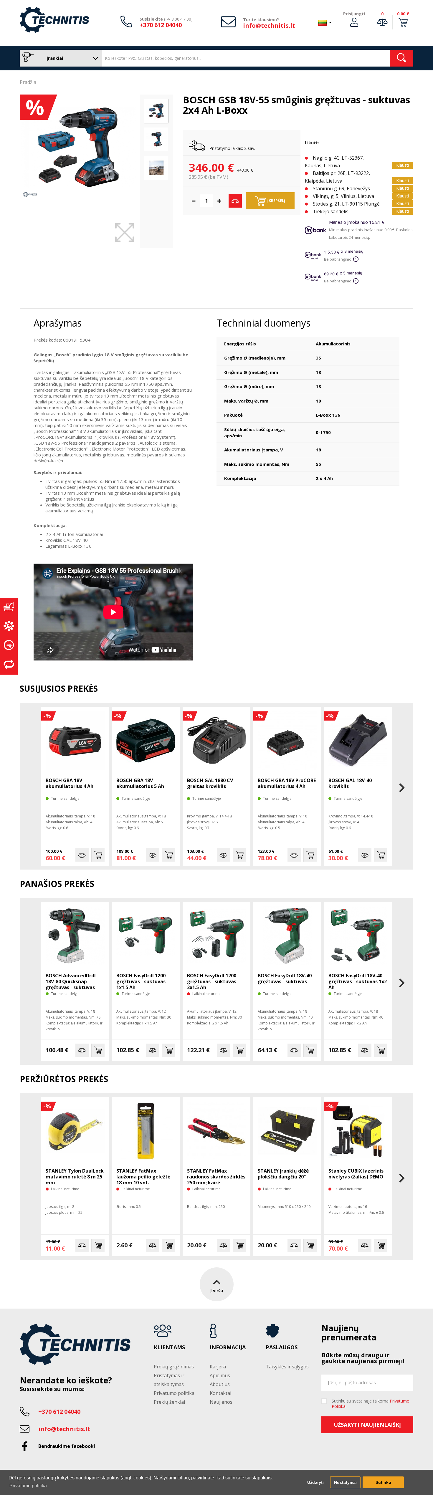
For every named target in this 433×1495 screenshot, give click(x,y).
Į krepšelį (275, 200)
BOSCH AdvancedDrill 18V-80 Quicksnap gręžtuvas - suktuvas (71, 981)
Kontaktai (220, 1393)
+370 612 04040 (161, 25)
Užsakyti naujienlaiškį (367, 1424)
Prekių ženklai (169, 1402)
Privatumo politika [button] (28, 1485)
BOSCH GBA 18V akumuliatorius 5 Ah (140, 783)
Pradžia (28, 82)
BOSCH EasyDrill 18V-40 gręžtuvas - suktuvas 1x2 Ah (357, 981)
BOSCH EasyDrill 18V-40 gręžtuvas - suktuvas (285, 978)
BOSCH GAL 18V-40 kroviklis (350, 783)
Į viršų (216, 1290)
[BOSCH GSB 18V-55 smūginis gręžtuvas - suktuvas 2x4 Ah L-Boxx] (78, 147)
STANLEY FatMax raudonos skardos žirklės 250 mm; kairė (216, 1177)
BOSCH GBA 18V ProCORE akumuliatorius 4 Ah (287, 783)
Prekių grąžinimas (174, 1366)
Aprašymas (58, 323)
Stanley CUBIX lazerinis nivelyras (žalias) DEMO (356, 1174)
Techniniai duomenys (263, 323)
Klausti (402, 165)
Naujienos (221, 1402)
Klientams (169, 1347)
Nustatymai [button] (345, 1482)
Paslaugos (282, 1347)
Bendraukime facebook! (66, 1446)
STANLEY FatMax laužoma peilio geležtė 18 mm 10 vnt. (143, 1177)
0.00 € (403, 13)
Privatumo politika (174, 1393)
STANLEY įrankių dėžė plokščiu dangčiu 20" (283, 1174)
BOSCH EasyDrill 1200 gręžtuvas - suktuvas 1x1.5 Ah (141, 981)
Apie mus (220, 1375)
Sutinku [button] (383, 1482)
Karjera (218, 1366)
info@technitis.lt (269, 25)
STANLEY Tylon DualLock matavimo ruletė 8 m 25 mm (75, 1177)
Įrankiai (54, 58)
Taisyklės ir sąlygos (287, 1366)
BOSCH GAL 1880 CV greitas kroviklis (210, 783)
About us (220, 1384)
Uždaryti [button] (315, 1482)
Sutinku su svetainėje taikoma (370, 1403)
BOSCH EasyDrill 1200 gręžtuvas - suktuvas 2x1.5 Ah (211, 981)
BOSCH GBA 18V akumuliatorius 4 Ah (69, 783)
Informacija (228, 1347)
